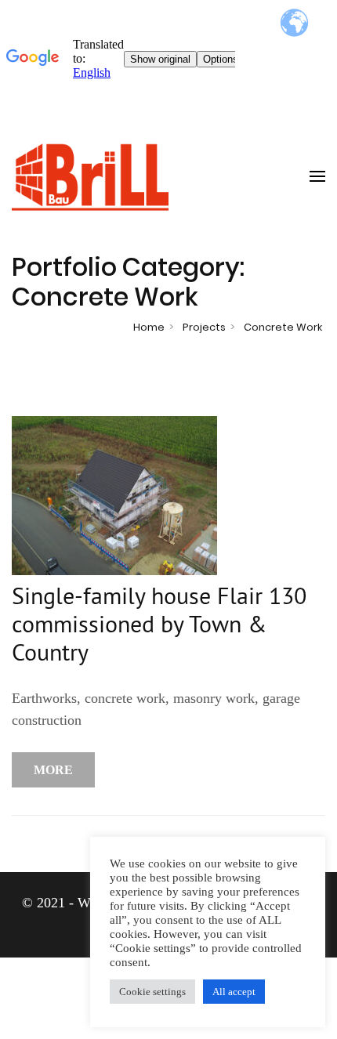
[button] (152, 991)
